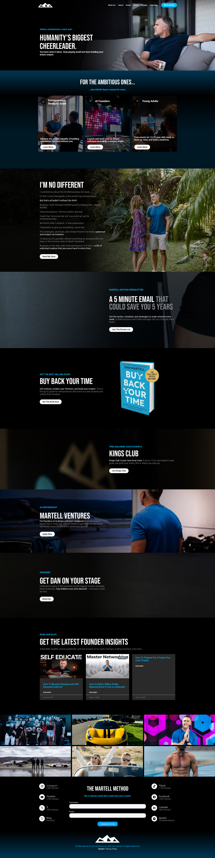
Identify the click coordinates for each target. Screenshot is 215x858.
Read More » (47, 692)
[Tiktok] (154, 786)
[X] (42, 808)
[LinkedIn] (154, 808)
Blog (48, 818)
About (135, 5)
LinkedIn (163, 807)
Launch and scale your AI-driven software (103, 140)
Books (128, 5)
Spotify (163, 818)
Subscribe (154, 5)
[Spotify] (154, 818)
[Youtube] (42, 797)
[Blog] (42, 818)
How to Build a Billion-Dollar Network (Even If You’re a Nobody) (107, 685)
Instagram (51, 785)
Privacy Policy (111, 849)
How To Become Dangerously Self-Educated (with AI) (61, 685)
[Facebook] (154, 797)
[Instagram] (42, 786)
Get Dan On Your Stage (70, 581)
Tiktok (162, 785)
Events (120, 5)
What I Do (112, 5)
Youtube (50, 796)
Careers (144, 5)
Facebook (164, 796)
